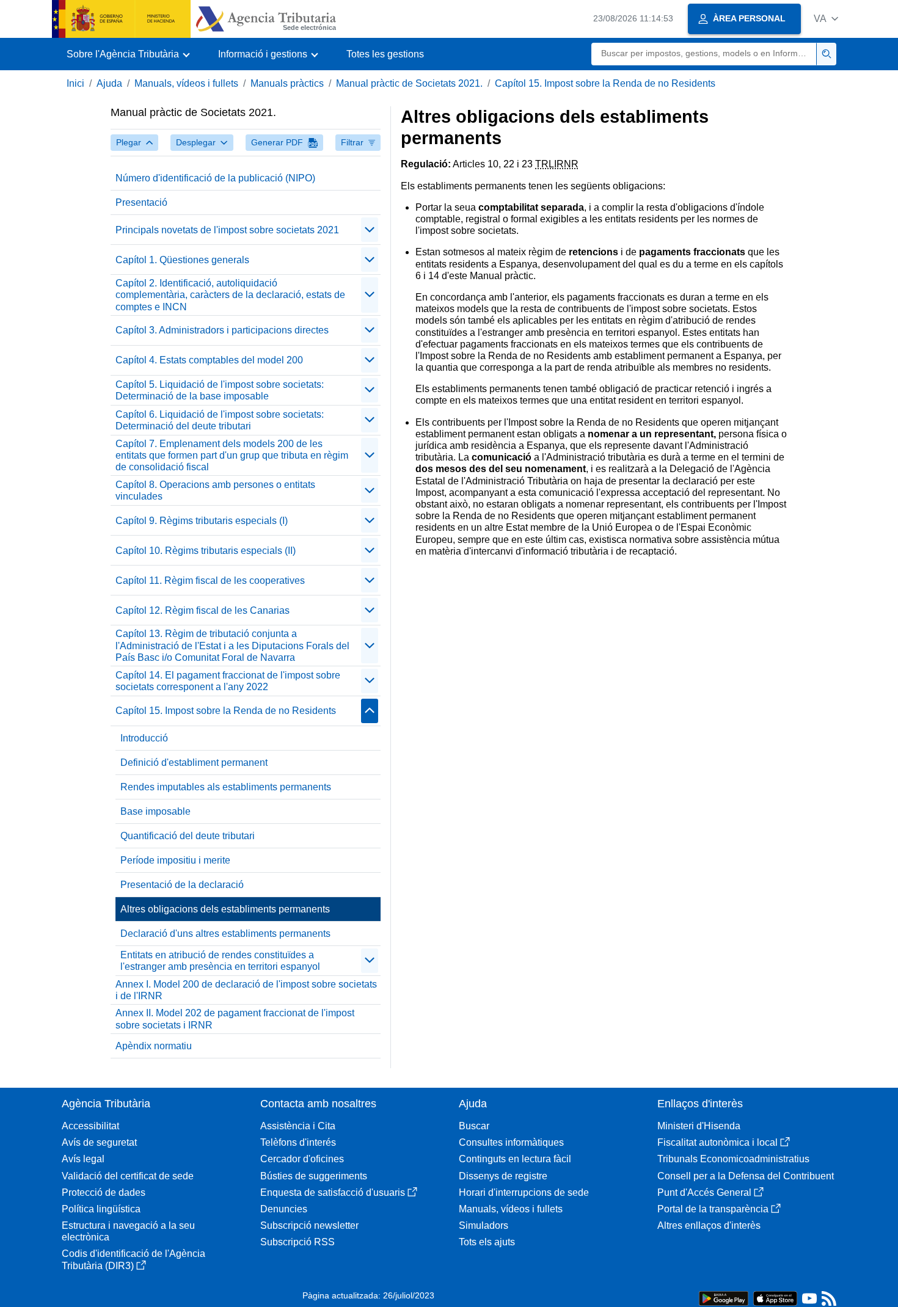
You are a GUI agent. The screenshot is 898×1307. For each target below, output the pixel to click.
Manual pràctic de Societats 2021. (409, 83)
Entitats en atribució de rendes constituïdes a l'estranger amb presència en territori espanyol (220, 961)
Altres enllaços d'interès (709, 1225)
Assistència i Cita (297, 1126)
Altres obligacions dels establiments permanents (225, 909)
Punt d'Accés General (704, 1192)
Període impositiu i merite (175, 860)
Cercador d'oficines (302, 1159)
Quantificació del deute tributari (187, 836)
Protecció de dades (103, 1192)
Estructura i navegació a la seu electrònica (128, 1231)
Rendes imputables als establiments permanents (225, 787)
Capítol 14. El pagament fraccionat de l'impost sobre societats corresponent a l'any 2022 (227, 681)
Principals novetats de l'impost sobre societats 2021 (227, 230)
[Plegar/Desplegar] (369, 229)
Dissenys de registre (503, 1176)
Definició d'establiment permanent (194, 762)
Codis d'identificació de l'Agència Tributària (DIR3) (133, 1259)
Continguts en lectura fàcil (515, 1159)
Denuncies (283, 1209)
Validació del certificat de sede (128, 1176)
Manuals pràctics (287, 83)
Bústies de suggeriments (313, 1176)
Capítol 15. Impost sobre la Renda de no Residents (605, 83)
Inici (75, 83)
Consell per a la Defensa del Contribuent (745, 1176)
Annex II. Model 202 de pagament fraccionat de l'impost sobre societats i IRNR (234, 1019)
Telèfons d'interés (298, 1142)
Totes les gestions (385, 54)
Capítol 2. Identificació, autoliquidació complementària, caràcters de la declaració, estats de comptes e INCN (230, 294)
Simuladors (483, 1225)
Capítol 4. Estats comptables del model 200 (209, 360)
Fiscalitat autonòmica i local (717, 1142)
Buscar (474, 1126)
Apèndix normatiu (153, 1046)
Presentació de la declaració (182, 884)
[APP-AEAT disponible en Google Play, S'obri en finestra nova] (723, 1297)
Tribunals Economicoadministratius (733, 1159)
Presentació (141, 202)
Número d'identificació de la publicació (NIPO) (215, 178)
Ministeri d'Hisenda (698, 1126)
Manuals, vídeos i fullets (186, 83)
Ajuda (109, 83)
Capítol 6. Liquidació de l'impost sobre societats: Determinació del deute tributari (219, 420)
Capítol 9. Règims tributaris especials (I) (201, 520)
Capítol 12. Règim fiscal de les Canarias (202, 610)
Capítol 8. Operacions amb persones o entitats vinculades (215, 490)
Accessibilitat (90, 1126)
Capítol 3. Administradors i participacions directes (222, 330)
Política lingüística (101, 1209)
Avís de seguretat (99, 1142)
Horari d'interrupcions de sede (524, 1192)
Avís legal (83, 1159)
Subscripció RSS (297, 1242)
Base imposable (155, 811)
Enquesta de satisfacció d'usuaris (332, 1192)
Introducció (144, 738)
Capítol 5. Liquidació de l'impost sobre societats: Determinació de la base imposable (219, 390)
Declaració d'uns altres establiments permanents (225, 933)
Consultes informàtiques (511, 1142)
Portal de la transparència (712, 1209)
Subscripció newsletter (309, 1225)
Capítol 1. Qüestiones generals (182, 260)
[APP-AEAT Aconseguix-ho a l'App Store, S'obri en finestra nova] (775, 1297)
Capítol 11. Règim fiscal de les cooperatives (210, 580)
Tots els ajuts (487, 1242)
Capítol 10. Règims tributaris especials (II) (205, 550)
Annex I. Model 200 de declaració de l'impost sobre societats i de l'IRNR (246, 990)
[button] (826, 18)
